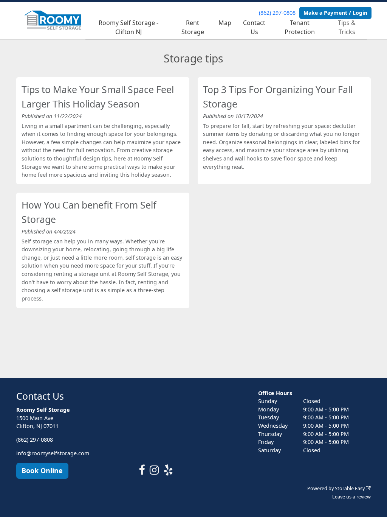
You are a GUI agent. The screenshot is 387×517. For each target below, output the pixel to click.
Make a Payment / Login (335, 12)
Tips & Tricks (347, 27)
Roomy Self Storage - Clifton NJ (128, 27)
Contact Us (254, 27)
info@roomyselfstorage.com (52, 453)
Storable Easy (350, 488)
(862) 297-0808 (277, 12)
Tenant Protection (300, 27)
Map (224, 23)
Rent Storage (192, 27)
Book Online (42, 470)
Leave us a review (351, 497)
